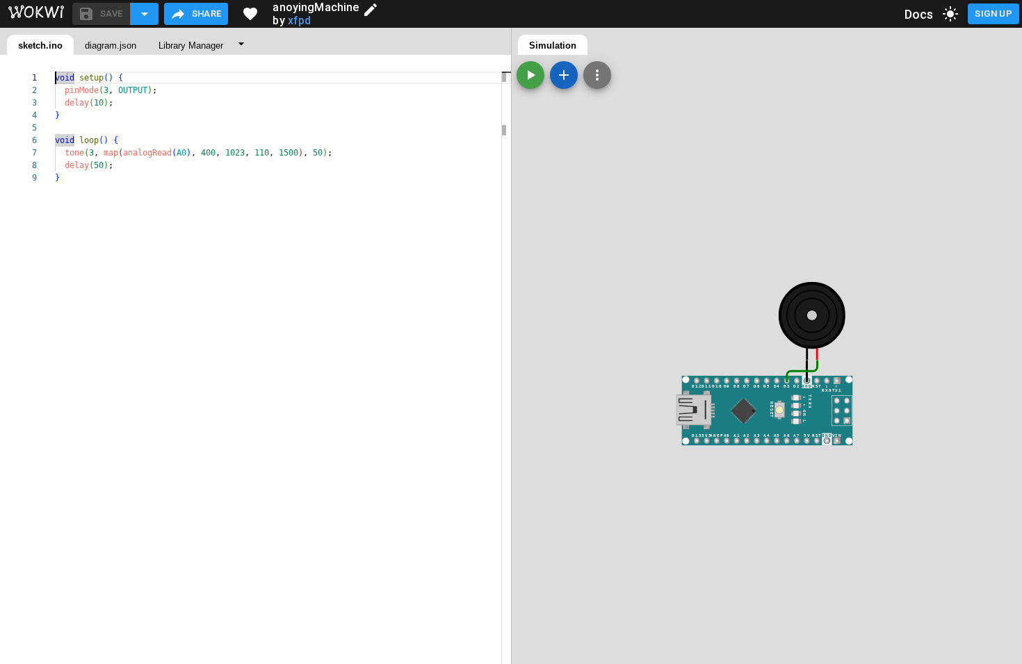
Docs (919, 14)
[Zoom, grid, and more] (597, 75)
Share (207, 13)
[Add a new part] (564, 75)
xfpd (299, 20)
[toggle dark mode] (950, 14)
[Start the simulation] (530, 75)
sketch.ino (40, 45)
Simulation (552, 45)
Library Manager (191, 45)
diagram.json (110, 45)
